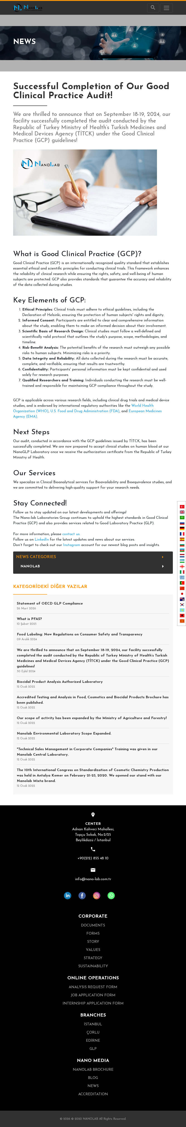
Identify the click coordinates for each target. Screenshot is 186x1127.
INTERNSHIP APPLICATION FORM (93, 1003)
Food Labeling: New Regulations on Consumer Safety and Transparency (79, 637)
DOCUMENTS (93, 925)
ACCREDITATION (93, 1094)
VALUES (93, 950)
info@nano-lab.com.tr (93, 879)
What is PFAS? (29, 621)
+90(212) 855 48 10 (93, 858)
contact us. (71, 534)
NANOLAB (30, 566)
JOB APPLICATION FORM (93, 995)
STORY (93, 942)
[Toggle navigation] (166, 7)
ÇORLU (93, 1032)
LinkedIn (42, 539)
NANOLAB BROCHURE (93, 1070)
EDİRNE (93, 1041)
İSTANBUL (93, 1024)
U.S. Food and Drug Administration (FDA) (85, 411)
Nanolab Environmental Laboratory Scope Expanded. (64, 736)
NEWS (93, 1086)
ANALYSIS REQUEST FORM (93, 987)
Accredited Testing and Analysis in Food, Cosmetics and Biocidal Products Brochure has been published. (93, 702)
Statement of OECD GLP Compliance (50, 606)
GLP (93, 1049)
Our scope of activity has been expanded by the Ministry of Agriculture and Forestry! (92, 720)
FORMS (93, 934)
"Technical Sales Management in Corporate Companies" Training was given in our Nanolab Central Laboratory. (87, 754)
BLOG (93, 1078)
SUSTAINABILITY (93, 966)
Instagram (72, 545)
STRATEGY (93, 958)
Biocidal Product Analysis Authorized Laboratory (60, 684)
